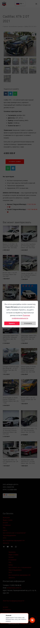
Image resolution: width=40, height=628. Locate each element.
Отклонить (28, 323)
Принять (12, 323)
